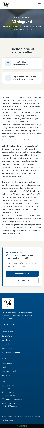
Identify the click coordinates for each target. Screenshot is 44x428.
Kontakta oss (20, 274)
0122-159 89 (23, 281)
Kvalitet (5, 367)
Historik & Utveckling (10, 371)
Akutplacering (7, 375)
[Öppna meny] (39, 4)
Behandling (6, 344)
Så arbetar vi (7, 336)
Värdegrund (7, 348)
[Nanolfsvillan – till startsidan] (5, 4)
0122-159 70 (9, 393)
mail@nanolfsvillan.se (13, 399)
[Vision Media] (22, 426)
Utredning (6, 340)
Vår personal (7, 363)
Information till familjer (11, 352)
